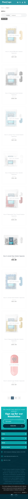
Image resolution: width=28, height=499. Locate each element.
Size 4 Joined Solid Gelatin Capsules (14, 297)
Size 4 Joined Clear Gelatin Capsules (14, 256)
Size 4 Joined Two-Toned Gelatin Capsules (14, 135)
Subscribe (13, 425)
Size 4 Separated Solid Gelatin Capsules (14, 93)
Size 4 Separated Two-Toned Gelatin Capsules (14, 215)
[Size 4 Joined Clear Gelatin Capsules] (14, 240)
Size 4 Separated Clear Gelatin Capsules (14, 173)
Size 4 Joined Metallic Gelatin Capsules (14, 52)
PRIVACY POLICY (17, 492)
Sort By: (8, 15)
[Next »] (19, 397)
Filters (5, 18)
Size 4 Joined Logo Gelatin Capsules (14, 380)
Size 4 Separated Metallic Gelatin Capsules (14, 340)
